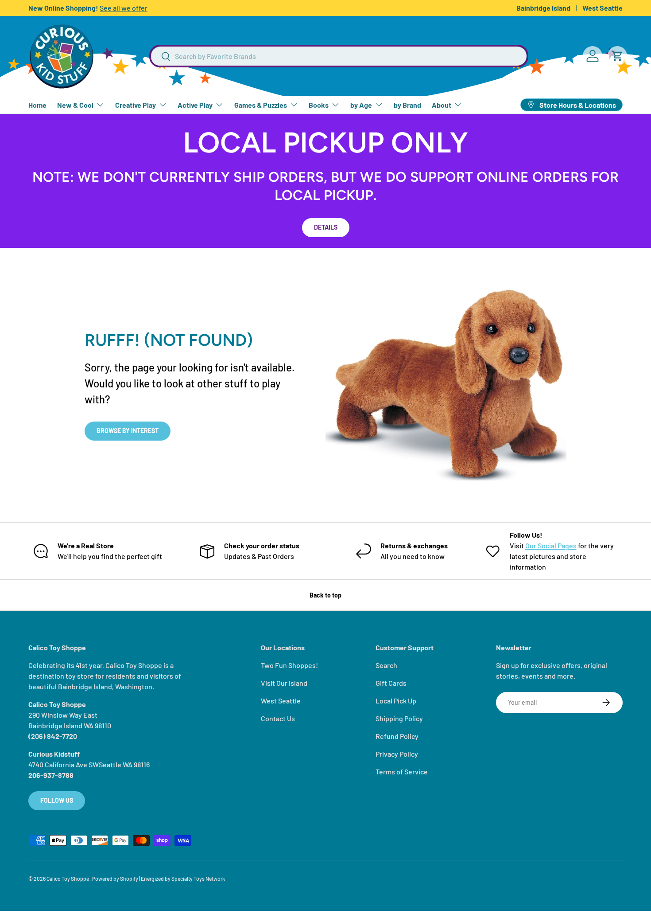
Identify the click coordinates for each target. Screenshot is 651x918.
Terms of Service (402, 771)
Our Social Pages (551, 545)
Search (386, 665)
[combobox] (339, 56)
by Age (361, 105)
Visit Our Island (284, 683)
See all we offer (123, 8)
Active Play (195, 105)
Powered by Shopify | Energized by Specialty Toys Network (158, 878)
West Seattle (602, 8)
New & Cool (75, 105)
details (325, 227)
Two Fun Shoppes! (289, 665)
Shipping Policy (399, 718)
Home (37, 105)
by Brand (407, 105)
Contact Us (278, 718)
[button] (617, 56)
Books (319, 105)
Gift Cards (391, 683)
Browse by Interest (128, 430)
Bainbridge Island (543, 8)
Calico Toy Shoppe (68, 878)
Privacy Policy (397, 754)
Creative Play (135, 105)
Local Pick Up (396, 700)
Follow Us (56, 800)
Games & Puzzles (260, 105)
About (441, 105)
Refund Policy (397, 736)
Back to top (325, 595)
